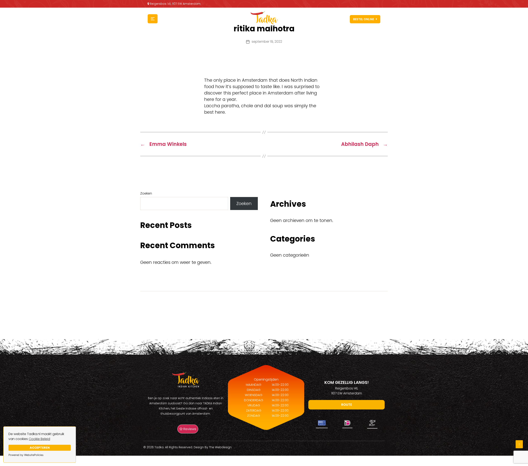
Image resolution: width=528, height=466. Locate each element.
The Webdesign (220, 447)
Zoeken (146, 193)
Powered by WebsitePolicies (26, 455)
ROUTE (346, 404)
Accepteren (40, 448)
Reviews (189, 429)
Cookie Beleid (39, 439)
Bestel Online (363, 19)
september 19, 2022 (267, 41)
